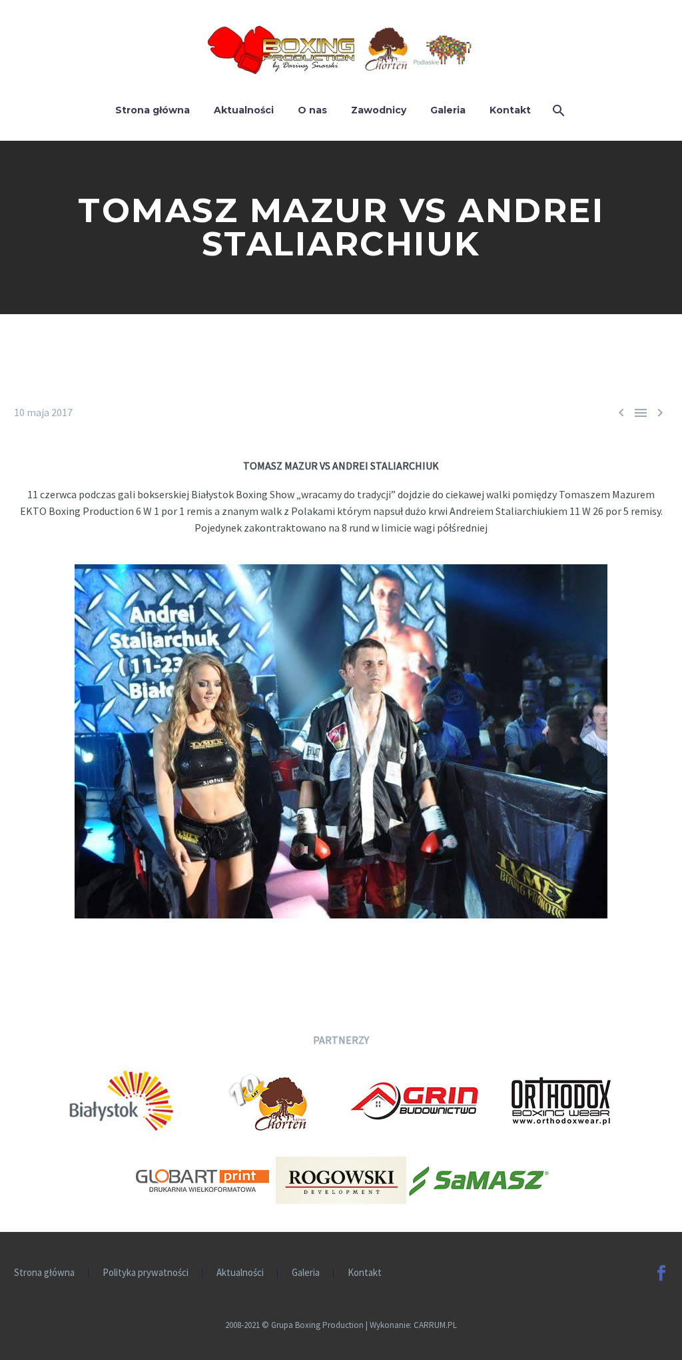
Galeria (448, 110)
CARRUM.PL (435, 1325)
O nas (312, 110)
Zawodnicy (378, 110)
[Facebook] (661, 1273)
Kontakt (510, 110)
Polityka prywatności (145, 1273)
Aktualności (244, 110)
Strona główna (152, 110)
